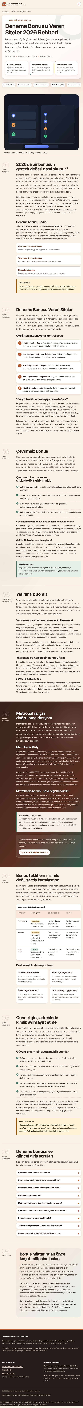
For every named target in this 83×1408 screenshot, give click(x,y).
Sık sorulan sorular (8, 1373)
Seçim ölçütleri (8, 85)
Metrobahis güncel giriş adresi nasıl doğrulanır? (40, 1203)
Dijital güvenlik (7, 1370)
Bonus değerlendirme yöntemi (12, 1366)
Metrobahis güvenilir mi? (29, 1195)
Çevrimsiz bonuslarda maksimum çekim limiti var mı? (42, 1210)
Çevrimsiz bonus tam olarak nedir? (34, 1173)
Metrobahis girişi (58, 85)
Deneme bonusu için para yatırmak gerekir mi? (39, 1180)
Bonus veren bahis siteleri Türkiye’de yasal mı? (39, 1233)
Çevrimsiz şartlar (24, 85)
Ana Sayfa (5, 11)
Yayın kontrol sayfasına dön (33, 852)
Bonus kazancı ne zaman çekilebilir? (34, 1218)
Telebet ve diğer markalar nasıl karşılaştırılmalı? (40, 1226)
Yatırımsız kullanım (41, 85)
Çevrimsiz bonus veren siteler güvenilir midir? (39, 1188)
